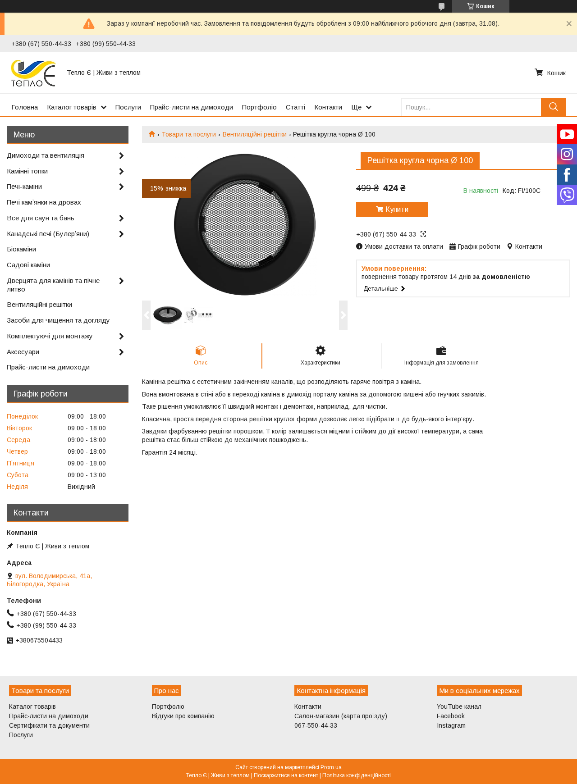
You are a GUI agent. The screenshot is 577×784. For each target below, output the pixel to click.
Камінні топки (27, 171)
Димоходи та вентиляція (45, 155)
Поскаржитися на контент (286, 775)
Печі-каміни (24, 186)
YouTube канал (459, 706)
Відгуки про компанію (183, 716)
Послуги (128, 107)
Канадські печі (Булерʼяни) (48, 233)
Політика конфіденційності (356, 775)
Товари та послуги (188, 134)
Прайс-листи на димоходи (191, 107)
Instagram (451, 725)
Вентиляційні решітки (255, 134)
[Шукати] (553, 107)
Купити (396, 209)
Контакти (328, 107)
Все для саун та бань (40, 218)
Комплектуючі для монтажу (50, 336)
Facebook (451, 716)
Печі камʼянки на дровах (44, 202)
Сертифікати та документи (49, 725)
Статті (295, 107)
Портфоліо (259, 107)
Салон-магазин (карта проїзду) (340, 716)
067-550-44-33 (315, 725)
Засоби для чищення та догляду (58, 320)
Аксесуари (23, 352)
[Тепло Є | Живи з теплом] (33, 72)
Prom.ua (331, 767)
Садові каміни (28, 265)
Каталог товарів (71, 107)
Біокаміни (21, 249)
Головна (24, 107)
